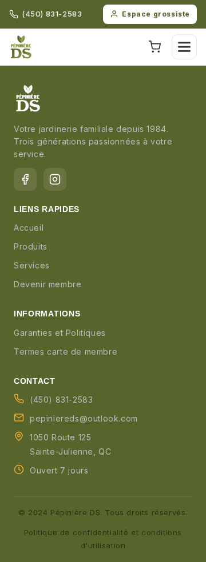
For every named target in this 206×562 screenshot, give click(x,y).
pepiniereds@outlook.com (84, 418)
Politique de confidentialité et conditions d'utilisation (103, 539)
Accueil (28, 227)
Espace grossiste (156, 14)
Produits (30, 246)
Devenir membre (47, 284)
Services (32, 265)
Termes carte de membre (65, 351)
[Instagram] (54, 179)
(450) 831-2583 (52, 13)
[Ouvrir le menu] (184, 46)
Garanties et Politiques (60, 333)
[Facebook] (25, 179)
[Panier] (154, 46)
